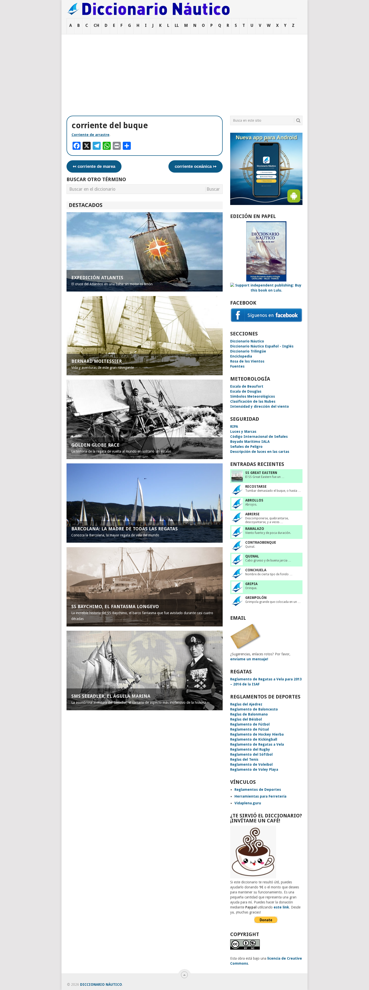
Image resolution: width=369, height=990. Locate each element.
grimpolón (256, 598)
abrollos (254, 500)
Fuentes (237, 366)
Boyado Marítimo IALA (250, 442)
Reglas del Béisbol (246, 719)
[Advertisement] (185, 72)
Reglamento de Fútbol (250, 724)
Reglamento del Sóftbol (251, 754)
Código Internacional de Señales (259, 437)
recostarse (256, 486)
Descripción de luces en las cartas (259, 452)
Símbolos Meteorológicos (252, 396)
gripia (251, 584)
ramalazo (254, 529)
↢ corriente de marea (94, 166)
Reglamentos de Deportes (257, 790)
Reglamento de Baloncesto (254, 709)
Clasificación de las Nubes (252, 401)
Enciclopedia (241, 356)
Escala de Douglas (245, 391)
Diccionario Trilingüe (248, 351)
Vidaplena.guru (247, 803)
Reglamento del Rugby (250, 749)
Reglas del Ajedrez (246, 704)
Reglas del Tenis (244, 759)
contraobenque (260, 542)
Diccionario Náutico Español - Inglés (261, 346)
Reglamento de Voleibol (251, 764)
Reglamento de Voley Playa (254, 769)
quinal (252, 556)
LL (177, 25)
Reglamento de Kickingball (253, 739)
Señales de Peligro (246, 447)
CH (96, 25)
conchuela (255, 570)
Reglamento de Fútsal (249, 729)
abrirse (252, 514)
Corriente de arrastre (90, 135)
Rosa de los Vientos (247, 361)
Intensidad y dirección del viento (259, 406)
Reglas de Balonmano (249, 714)
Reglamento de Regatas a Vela (257, 744)
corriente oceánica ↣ (195, 166)
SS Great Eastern (261, 473)
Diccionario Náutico (247, 341)
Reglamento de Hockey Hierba (257, 734)
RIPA (234, 427)
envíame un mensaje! (249, 659)
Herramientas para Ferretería (260, 796)
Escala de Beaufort (246, 386)
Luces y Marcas (243, 432)
